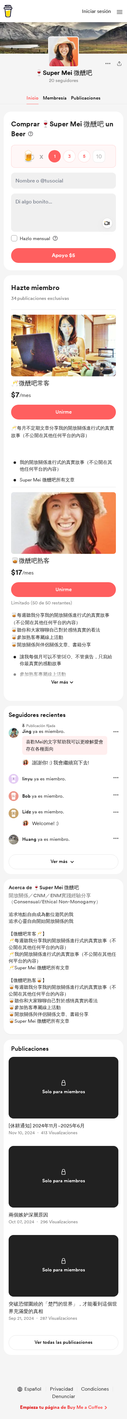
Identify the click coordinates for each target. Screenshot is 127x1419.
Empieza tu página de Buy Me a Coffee (61, 1407)
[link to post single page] (63, 1097)
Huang (29, 839)
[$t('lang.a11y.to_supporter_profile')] (25, 762)
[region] (63, 191)
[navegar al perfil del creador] (63, 51)
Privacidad (61, 1389)
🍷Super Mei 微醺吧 (63, 72)
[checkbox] (30, 238)
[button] (119, 12)
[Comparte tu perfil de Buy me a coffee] (119, 63)
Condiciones (95, 1389)
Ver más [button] (59, 682)
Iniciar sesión (96, 11)
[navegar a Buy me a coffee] (8, 11)
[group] (63, 401)
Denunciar (63, 1396)
